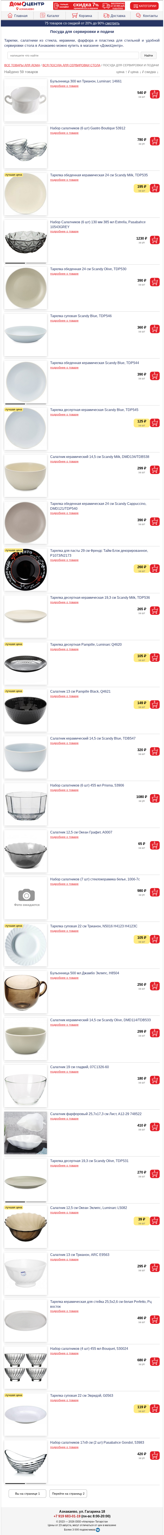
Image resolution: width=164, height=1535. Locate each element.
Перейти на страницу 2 (68, 1493)
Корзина (85, 16)
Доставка (118, 16)
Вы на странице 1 (27, 1493)
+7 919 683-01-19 (67, 1516)
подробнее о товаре (64, 86)
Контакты (150, 16)
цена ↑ (121, 72)
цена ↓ (135, 72)
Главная (21, 16)
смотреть (112, 23)
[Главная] (26, 4)
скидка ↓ (152, 72)
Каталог (53, 16)
